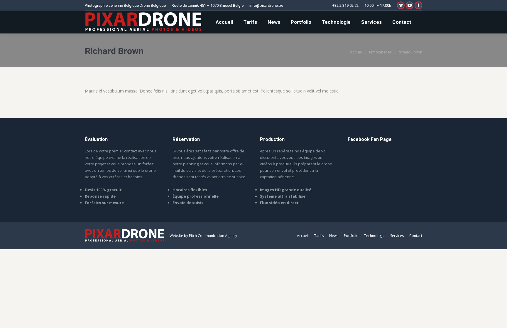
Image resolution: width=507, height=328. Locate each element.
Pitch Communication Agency (213, 235)
